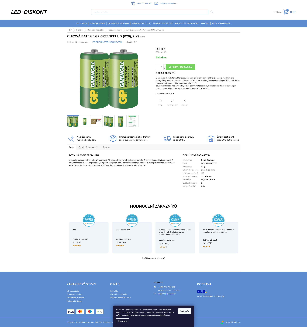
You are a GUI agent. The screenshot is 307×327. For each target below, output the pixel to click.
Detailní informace (164, 93)
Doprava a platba (74, 294)
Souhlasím (184, 311)
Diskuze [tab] (106, 147)
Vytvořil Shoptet (233, 322)
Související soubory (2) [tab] (88, 147)
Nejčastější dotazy (74, 301)
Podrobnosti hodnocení (107, 42)
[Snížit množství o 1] (164, 68)
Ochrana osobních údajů (120, 297)
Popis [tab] (71, 147)
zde (167, 315)
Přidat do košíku (182, 66)
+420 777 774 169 (166, 287)
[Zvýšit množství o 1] (164, 65)
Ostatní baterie (207, 160)
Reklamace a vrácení (75, 297)
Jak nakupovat (73, 291)
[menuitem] (81, 23)
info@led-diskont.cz (167, 294)
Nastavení (122, 321)
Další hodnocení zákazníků (153, 258)
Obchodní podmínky (118, 294)
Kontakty (114, 291)
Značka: (132, 42)
